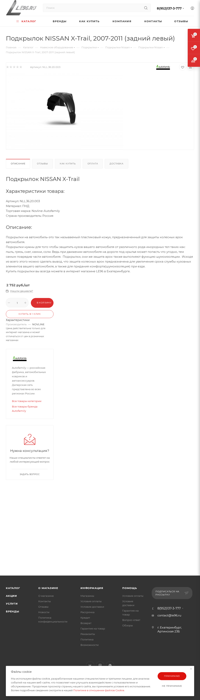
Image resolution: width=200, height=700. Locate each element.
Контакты (44, 601)
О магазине (48, 588)
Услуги (12, 603)
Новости (43, 612)
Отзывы (42, 163)
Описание (18, 163)
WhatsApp (110, 665)
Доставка (116, 163)
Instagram (100, 665)
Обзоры (127, 625)
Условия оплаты (91, 601)
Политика (87, 639)
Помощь (129, 588)
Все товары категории (26, 401)
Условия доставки (92, 606)
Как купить (68, 163)
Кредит (85, 617)
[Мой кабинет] (192, 8)
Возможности (89, 644)
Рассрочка (87, 612)
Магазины (87, 595)
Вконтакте (90, 665)
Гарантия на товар (92, 628)
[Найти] (146, 8)
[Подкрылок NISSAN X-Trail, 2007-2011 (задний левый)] (64, 110)
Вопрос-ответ (131, 620)
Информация (91, 588)
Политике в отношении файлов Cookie (98, 690)
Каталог (13, 588)
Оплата (93, 163)
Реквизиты (87, 634)
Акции (11, 595)
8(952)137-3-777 (169, 8)
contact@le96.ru (169, 615)
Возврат (85, 623)
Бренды (12, 611)
